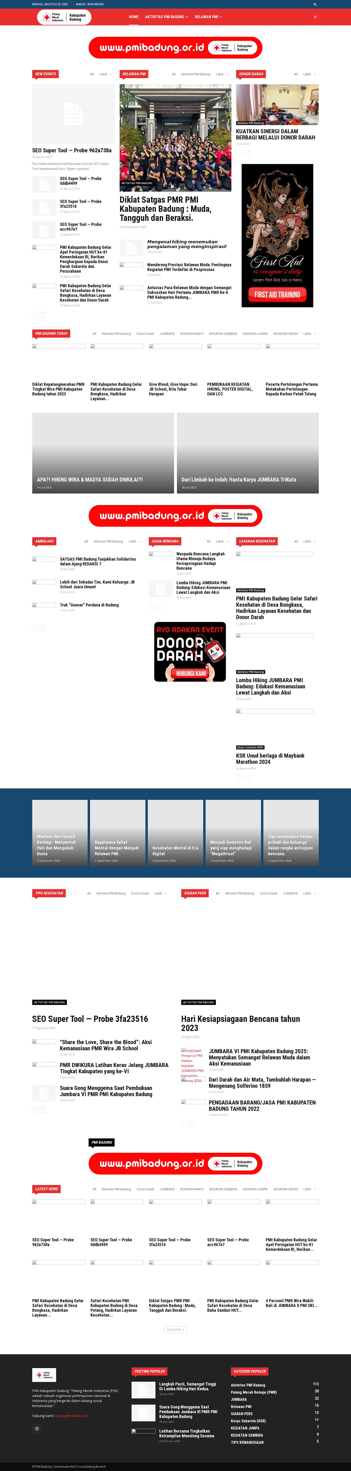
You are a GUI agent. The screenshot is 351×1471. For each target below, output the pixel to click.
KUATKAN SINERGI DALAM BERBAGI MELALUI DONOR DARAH (275, 134)
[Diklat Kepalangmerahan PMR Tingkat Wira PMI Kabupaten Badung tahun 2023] (58, 362)
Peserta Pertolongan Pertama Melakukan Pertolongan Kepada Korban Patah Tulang (292, 389)
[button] (315, 4)
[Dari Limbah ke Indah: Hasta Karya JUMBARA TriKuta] (248, 453)
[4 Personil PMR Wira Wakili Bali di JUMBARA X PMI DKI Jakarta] (292, 1278)
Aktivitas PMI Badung (164, 17)
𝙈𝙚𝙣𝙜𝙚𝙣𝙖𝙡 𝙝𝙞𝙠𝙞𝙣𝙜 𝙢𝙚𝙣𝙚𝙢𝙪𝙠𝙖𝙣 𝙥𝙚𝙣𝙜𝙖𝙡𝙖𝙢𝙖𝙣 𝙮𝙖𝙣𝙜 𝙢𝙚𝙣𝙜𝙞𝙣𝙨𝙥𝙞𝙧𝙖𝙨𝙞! (187, 244)
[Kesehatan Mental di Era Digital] (175, 833)
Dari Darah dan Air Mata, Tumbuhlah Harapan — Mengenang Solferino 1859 (262, 1082)
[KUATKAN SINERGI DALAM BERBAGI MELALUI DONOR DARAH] (277, 104)
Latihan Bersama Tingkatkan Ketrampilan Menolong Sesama (186, 1433)
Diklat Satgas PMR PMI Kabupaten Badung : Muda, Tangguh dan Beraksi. (166, 209)
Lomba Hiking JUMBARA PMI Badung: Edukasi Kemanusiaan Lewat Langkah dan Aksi (203, 587)
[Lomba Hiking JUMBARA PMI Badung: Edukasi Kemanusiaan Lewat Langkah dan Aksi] (161, 588)
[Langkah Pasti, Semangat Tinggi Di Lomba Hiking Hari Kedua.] (143, 1390)
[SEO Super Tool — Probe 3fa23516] (44, 207)
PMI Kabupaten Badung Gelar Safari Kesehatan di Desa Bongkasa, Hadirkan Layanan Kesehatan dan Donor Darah (85, 293)
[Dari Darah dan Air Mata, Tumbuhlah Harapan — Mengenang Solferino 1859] (193, 1085)
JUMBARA (167, 333)
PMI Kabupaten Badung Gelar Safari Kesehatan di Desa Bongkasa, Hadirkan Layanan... (116, 391)
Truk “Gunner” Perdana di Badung (89, 604)
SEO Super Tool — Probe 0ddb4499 (80, 181)
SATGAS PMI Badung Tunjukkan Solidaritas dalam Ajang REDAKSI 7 (98, 561)
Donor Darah (145, 333)
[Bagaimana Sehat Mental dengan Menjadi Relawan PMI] (117, 833)
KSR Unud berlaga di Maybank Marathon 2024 (270, 758)
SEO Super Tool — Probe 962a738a (72, 150)
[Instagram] (315, 17)
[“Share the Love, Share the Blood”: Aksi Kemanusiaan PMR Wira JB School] (44, 1047)
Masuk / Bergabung (90, 4)
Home (133, 17)
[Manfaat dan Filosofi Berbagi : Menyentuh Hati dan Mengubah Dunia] (60, 833)
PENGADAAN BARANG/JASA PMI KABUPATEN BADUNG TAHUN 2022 (262, 1105)
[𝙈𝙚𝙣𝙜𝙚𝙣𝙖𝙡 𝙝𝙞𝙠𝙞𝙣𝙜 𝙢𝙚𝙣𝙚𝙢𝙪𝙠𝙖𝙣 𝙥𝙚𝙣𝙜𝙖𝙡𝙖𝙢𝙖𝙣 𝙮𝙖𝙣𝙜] (132, 247)
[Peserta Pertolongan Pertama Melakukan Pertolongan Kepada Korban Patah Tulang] (292, 362)
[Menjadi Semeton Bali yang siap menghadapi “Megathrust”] (233, 833)
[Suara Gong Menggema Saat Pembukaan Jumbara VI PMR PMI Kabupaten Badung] (44, 1093)
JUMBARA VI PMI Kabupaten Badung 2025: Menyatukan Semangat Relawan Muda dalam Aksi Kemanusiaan (259, 1057)
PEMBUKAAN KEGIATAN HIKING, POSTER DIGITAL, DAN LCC (230, 389)
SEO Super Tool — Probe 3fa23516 (80, 204)
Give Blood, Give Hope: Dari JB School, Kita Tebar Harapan (173, 389)
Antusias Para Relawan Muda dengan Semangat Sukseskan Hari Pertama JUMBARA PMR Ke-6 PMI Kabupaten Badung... (189, 292)
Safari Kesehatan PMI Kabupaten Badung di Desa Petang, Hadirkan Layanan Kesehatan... (114, 1307)
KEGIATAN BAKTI (191, 333)
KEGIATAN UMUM (285, 333)
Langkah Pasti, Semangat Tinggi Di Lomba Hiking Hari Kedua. (187, 1386)
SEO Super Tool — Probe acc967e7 (80, 227)
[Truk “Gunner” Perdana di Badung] (44, 611)
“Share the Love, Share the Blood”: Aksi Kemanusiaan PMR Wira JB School (106, 1045)
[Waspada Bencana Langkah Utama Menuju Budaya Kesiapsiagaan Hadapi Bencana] (161, 560)
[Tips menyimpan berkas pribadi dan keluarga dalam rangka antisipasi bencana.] (291, 833)
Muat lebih (174, 1330)
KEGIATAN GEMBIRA (223, 333)
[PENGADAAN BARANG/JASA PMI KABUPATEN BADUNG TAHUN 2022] (193, 1107)
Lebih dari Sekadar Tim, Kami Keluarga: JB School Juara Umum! (97, 584)
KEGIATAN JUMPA (255, 333)
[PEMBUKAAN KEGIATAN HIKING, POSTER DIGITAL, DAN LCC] (233, 362)
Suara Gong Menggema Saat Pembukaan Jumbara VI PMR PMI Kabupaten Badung (106, 1091)
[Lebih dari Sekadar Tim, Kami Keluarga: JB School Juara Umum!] (44, 588)
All (92, 74)
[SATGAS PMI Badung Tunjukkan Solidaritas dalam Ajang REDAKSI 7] (44, 565)
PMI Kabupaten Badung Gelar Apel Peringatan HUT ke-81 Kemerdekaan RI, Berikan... (291, 1244)
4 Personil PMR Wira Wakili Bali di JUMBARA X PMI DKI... (292, 1303)
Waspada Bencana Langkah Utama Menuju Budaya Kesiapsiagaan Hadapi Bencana (200, 561)
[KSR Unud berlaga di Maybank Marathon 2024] (277, 729)
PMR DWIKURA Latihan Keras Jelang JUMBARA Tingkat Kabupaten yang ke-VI (114, 1068)
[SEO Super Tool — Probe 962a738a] (73, 114)
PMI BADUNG (101, 1142)
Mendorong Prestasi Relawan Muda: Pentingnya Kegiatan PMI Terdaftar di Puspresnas (189, 267)
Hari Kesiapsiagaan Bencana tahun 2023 (240, 1023)
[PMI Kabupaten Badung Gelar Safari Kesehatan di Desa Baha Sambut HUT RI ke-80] (233, 1278)
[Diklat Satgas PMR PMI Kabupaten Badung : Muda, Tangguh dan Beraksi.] (175, 1278)
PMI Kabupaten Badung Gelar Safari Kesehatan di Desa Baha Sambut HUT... (233, 1305)
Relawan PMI (206, 17)
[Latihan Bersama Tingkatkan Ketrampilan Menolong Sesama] (143, 1437)
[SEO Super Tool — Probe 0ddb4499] (44, 184)
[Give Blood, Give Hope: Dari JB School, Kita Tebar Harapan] (175, 362)
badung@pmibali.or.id (71, 1415)
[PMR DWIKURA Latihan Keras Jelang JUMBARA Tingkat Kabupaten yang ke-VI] (44, 1070)
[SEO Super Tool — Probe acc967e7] (44, 230)
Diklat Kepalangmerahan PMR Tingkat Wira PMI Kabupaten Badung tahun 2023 (58, 389)
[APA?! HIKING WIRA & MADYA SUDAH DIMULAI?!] (103, 453)
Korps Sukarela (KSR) (250, 747)
